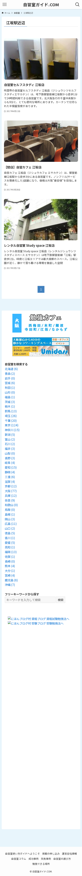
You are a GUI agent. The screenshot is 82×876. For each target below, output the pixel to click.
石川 (10, 444)
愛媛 (10, 542)
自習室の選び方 (62, 858)
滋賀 (10, 481)
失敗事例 (46, 858)
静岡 (10, 472)
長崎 (10, 561)
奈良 (10, 500)
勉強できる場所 (41, 864)
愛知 (11, 467)
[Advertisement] (41, 683)
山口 (10, 528)
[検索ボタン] (77, 4)
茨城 (10, 402)
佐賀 (10, 556)
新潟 (10, 434)
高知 (10, 547)
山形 (10, 392)
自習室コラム (18, 858)
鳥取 (10, 509)
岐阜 (10, 462)
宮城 (10, 383)
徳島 (10, 533)
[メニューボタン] (4, 4)
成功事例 (34, 858)
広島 (11, 523)
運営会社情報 (69, 853)
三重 (10, 477)
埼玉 (11, 416)
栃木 (10, 406)
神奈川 (12, 430)
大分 (10, 570)
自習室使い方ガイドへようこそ (22, 853)
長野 (10, 458)
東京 (11, 425)
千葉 (11, 420)
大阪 (11, 491)
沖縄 (10, 584)
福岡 (11, 552)
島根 (10, 514)
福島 (10, 397)
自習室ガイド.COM (41, 4)
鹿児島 (11, 580)
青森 (10, 373)
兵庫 (11, 495)
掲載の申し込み (51, 853)
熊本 (10, 566)
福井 (10, 448)
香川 (10, 538)
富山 (10, 439)
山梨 (10, 453)
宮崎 (10, 575)
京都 (11, 486)
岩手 (10, 378)
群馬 (11, 411)
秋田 (10, 387)
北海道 (11, 369)
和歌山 (11, 505)
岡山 (10, 519)
